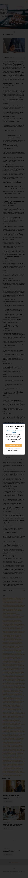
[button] (23, 426)
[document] (14, 439)
